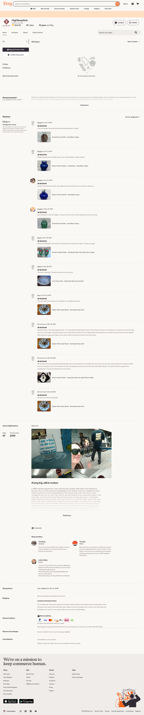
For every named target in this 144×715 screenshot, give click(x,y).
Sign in (125, 4)
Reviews (15, 33)
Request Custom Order (16, 49)
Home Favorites (59, 8)
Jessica (39, 180)
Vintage (86, 8)
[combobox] (64, 3)
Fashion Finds (74, 8)
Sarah (39, 238)
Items (5, 33)
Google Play (26, 701)
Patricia (39, 122)
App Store (10, 701)
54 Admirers (7, 67)
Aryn (38, 295)
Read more (85, 105)
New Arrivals (45, 8)
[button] (119, 22)
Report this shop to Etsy (10, 76)
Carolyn (39, 209)
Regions (138, 711)
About (25, 33)
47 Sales (5, 64)
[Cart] (137, 3)
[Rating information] (13, 25)
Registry (97, 8)
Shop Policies (38, 33)
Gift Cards (108, 8)
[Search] (117, 3)
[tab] (16, 41)
